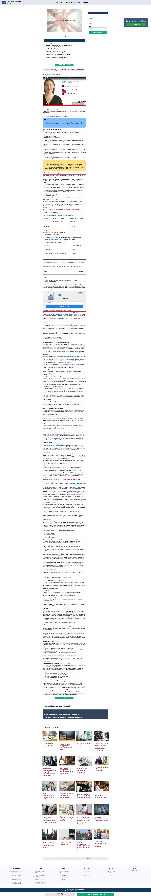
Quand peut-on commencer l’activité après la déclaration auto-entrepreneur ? (63, 717)
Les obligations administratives (63, 872)
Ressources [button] (78, 2)
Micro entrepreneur (63, 870)
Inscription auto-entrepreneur (16, 872)
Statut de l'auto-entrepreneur (16, 870)
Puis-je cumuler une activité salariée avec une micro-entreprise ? (58, 55)
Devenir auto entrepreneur (78, 858)
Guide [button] (57, 2)
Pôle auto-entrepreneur (47, 858)
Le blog (63, 879)
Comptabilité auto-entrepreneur (40, 871)
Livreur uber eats (87, 870)
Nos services (63, 880)
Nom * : (90, 21)
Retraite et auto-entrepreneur (40, 882)
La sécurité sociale (63, 874)
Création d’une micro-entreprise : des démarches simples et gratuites (59, 45)
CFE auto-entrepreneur (40, 880)
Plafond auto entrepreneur (40, 872)
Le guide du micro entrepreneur (58, 858)
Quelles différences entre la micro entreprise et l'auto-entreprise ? (58, 54)
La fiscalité (64, 875)
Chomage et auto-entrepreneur (40, 883)
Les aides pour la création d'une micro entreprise (55, 51)
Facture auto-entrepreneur (40, 874)
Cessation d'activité (16, 878)
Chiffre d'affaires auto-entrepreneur (40, 876)
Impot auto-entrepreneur (40, 879)
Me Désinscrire (111, 876)
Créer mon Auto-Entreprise (95, 894)
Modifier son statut (16, 876)
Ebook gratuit (60, 894)
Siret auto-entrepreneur (16, 882)
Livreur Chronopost (87, 875)
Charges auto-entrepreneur (40, 878)
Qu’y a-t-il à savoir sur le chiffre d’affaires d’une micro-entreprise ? (58, 46)
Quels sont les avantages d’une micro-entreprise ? (56, 711)
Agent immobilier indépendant (87, 872)
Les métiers (64, 878)
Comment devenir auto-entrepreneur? (16, 874)
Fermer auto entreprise (16, 879)
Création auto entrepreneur (64, 871)
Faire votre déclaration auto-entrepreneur (16, 871)
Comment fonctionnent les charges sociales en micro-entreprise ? (58, 49)
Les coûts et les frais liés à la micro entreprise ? (55, 52)
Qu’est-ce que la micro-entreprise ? (52, 43)
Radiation (16, 880)
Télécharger (63, 306)
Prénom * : (91, 15)
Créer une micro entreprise (17, 875)
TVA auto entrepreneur (40, 875)
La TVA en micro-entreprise (51, 48)
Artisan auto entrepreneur (87, 876)
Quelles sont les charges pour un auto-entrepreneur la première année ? (61, 714)
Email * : (90, 26)
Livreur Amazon (87, 874)
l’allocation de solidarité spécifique (68, 356)
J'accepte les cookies (136, 24)
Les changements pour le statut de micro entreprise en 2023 (57, 57)
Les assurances (64, 876)
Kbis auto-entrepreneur (16, 883)
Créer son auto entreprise (69, 858)
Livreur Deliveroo (87, 871)
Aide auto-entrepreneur (40, 870)
